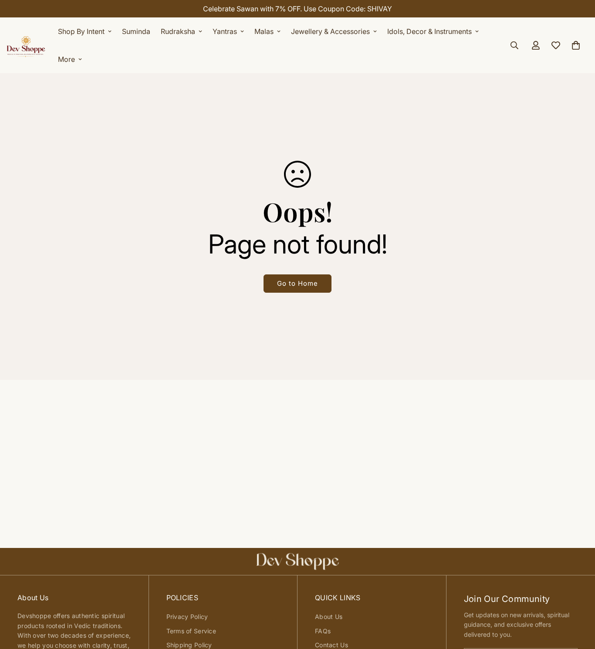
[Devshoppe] (26, 45)
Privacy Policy (187, 616)
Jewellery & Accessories (330, 31)
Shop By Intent (81, 31)
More (66, 59)
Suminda (136, 31)
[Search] (514, 45)
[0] (576, 45)
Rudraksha (178, 31)
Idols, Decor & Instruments (429, 31)
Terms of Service (191, 631)
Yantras (225, 31)
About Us (328, 616)
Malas (264, 31)
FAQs (323, 631)
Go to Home (297, 283)
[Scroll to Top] (578, 602)
